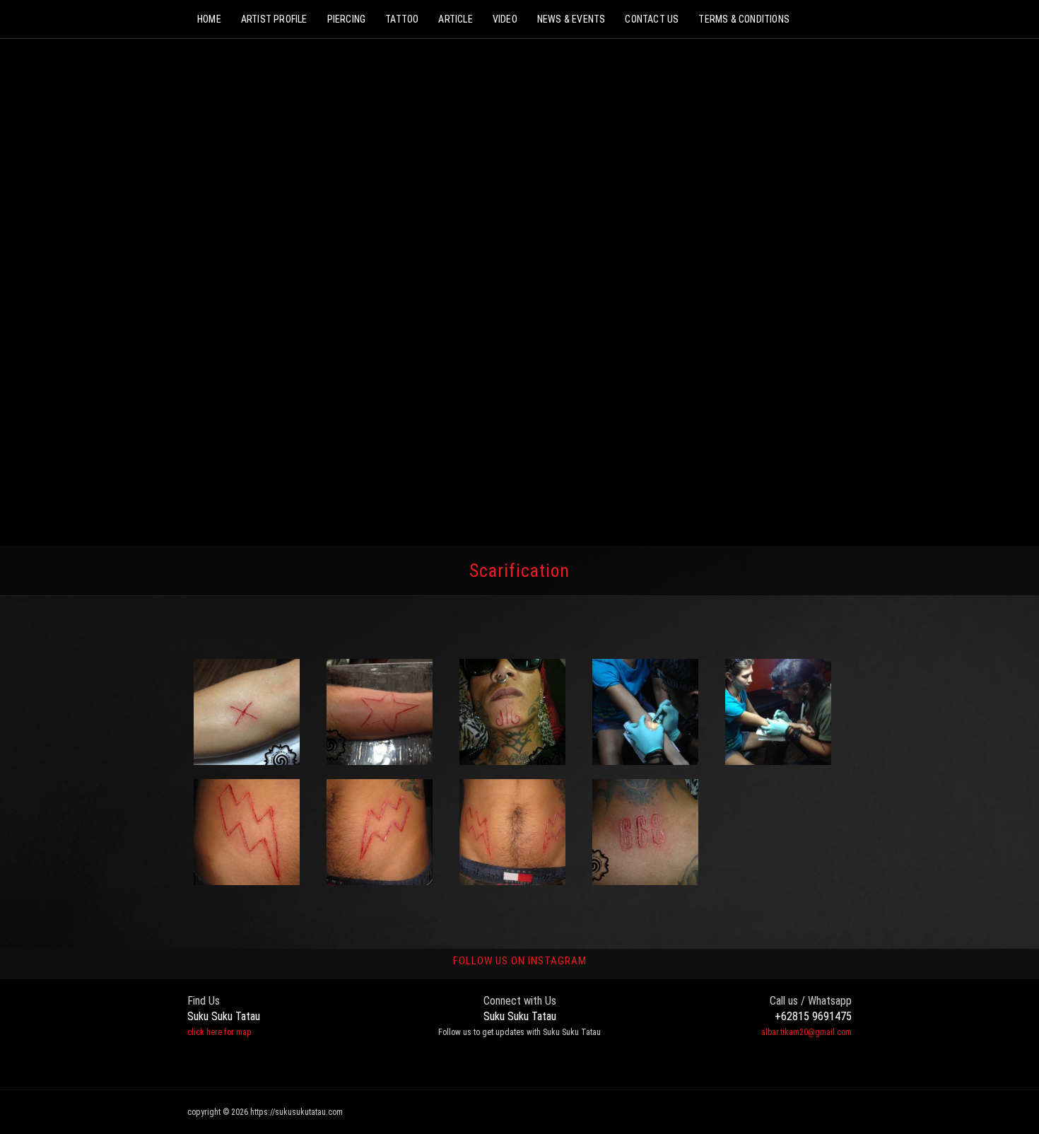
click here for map (219, 1032)
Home (209, 19)
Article (455, 19)
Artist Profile (274, 19)
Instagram (530, 1064)
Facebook (501, 1064)
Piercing (346, 19)
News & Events (571, 19)
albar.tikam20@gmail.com (806, 1032)
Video (505, 19)
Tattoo (401, 19)
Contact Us (652, 19)
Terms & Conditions (743, 19)
